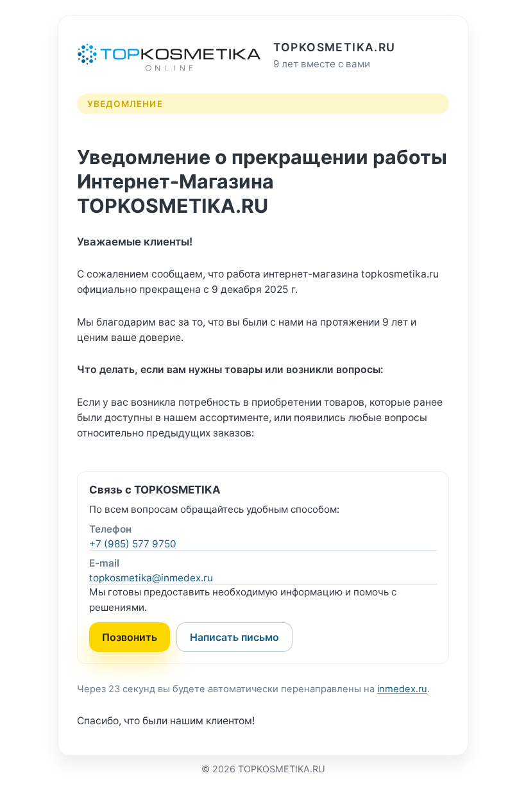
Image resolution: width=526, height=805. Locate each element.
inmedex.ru (402, 689)
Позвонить (129, 637)
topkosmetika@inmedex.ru (151, 578)
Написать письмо (234, 637)
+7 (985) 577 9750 (132, 544)
